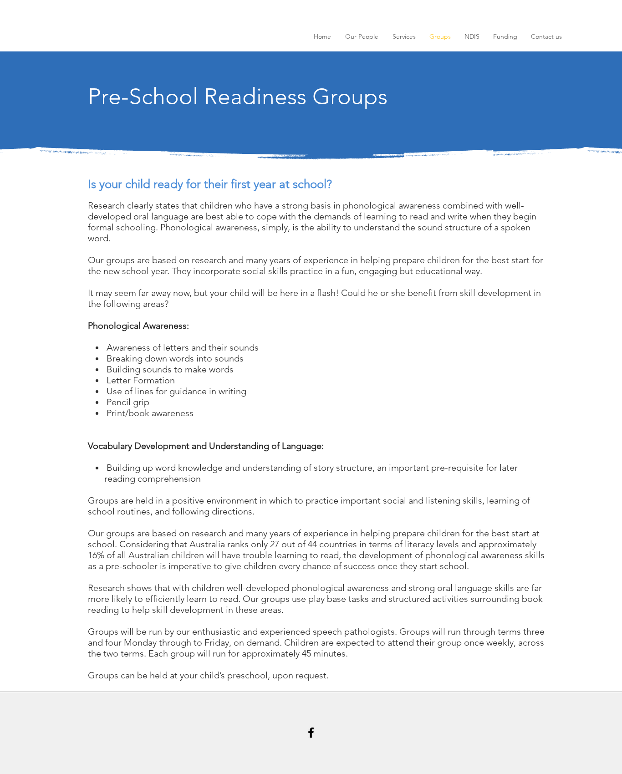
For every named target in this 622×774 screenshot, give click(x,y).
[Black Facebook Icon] (311, 732)
